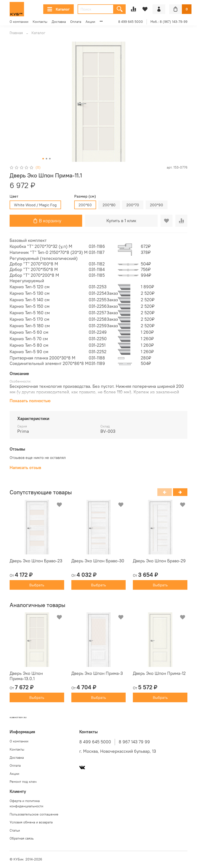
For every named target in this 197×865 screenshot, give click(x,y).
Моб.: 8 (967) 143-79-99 (168, 21)
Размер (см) (85, 196)
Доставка (59, 21)
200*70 (132, 204)
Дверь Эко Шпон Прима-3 (97, 673)
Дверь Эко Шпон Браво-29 (159, 561)
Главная (16, 32)
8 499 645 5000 (130, 21)
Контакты (40, 21)
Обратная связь (22, 838)
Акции (90, 21)
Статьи (15, 830)
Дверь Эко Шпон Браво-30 (97, 561)
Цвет (14, 196)
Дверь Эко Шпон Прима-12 (159, 673)
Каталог (63, 9)
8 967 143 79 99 (134, 742)
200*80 (109, 204)
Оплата (75, 21)
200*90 (156, 204)
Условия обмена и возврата (31, 822)
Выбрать (36, 585)
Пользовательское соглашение (34, 814)
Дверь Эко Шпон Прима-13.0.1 (26, 676)
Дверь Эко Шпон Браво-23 (36, 561)
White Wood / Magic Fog (35, 204)
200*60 (85, 204)
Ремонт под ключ (23, 781)
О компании (19, 21)
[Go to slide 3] (50, 158)
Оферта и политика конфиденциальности (26, 803)
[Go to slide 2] (46, 158)
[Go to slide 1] (43, 158)
